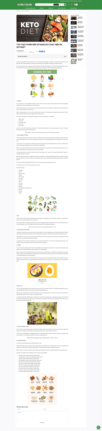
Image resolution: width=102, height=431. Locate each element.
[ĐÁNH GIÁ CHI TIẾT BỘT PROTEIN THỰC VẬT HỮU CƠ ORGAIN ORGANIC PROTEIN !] (74, 61)
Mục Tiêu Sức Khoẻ (61, 8)
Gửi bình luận (42, 422)
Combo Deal (50, 8)
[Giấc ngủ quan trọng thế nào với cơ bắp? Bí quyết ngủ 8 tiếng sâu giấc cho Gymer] (74, 55)
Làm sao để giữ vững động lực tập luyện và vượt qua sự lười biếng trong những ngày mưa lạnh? (81, 31)
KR (83, 4)
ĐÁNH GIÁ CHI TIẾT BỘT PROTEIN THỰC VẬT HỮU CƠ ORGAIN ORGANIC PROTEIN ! (81, 60)
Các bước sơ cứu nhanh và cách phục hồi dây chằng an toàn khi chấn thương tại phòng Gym (81, 27)
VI (76, 4)
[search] (65, 5)
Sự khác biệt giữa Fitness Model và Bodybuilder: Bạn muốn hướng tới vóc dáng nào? (81, 18)
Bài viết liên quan (75, 15)
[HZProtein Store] (25, 4)
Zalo (42, 51)
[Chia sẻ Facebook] (40, 51)
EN (80, 4)
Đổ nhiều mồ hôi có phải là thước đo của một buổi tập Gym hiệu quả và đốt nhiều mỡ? (81, 41)
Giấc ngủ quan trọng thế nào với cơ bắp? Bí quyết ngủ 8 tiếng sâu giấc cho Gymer (81, 54)
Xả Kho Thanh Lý (73, 8)
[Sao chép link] (44, 51)
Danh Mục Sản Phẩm (30, 8)
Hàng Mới (42, 8)
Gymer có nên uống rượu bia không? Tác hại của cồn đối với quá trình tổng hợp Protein (81, 50)
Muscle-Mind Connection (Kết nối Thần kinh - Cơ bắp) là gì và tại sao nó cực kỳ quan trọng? (81, 36)
